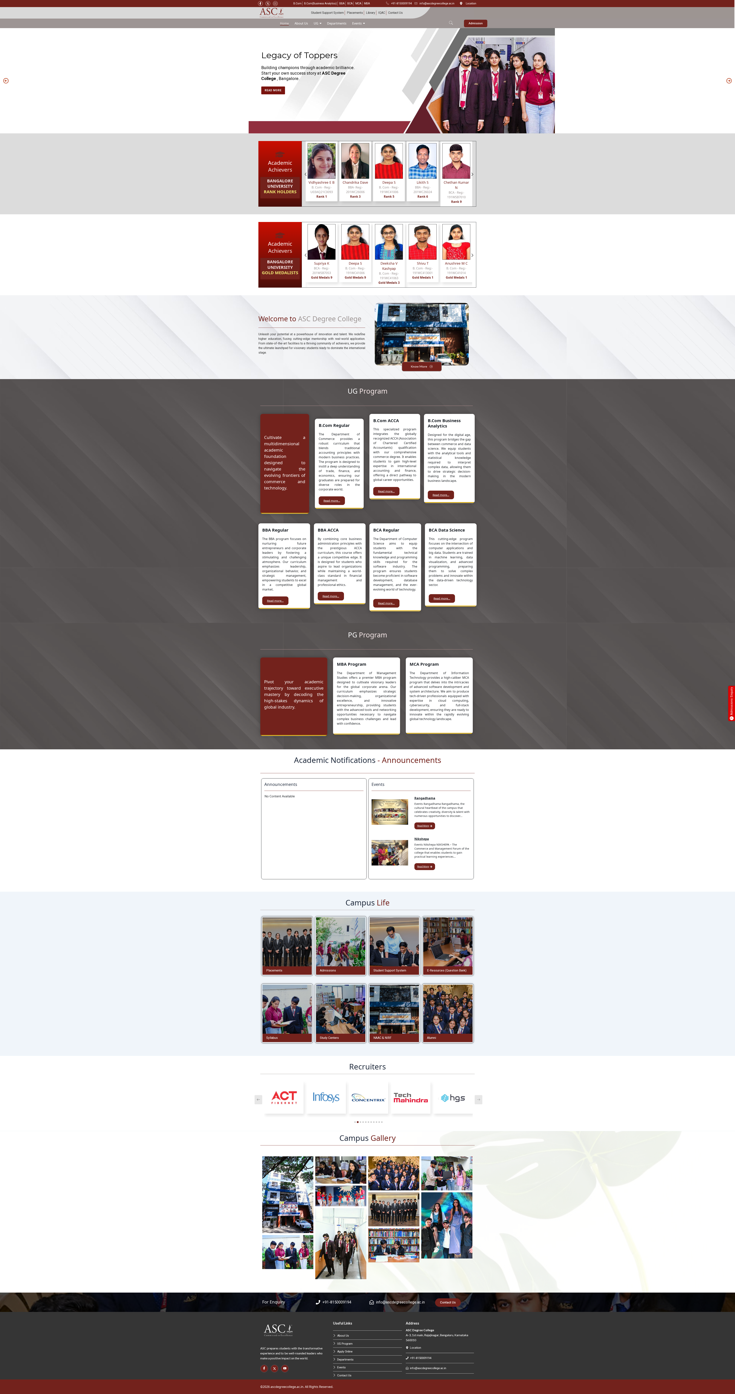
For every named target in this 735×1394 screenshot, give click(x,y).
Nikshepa (421, 839)
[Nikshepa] (390, 852)
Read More (423, 825)
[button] (451, 20)
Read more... (331, 500)
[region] (367, 80)
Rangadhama (424, 798)
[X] (267, 3)
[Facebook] (260, 3)
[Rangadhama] (390, 812)
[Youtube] (275, 3)
